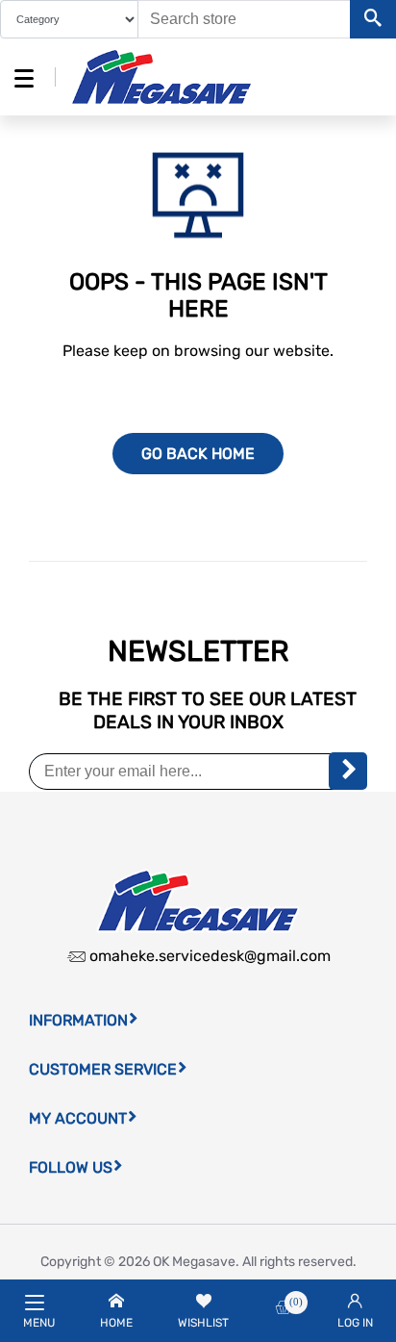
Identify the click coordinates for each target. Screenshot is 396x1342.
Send (348, 771)
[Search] (373, 19)
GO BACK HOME (198, 453)
